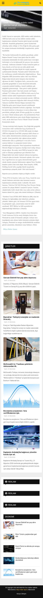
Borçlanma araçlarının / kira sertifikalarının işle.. (15, 412)
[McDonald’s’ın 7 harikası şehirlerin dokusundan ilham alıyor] (21, 349)
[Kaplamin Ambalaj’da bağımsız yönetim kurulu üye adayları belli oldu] (21, 437)
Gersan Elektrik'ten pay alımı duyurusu (19, 278)
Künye (19, 594)
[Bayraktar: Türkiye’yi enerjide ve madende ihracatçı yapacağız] (21, 302)
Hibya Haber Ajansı (22, 589)
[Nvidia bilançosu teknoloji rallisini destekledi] (8, 560)
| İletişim (23, 594)
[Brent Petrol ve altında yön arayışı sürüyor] (8, 548)
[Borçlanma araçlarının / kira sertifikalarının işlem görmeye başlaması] (21, 396)
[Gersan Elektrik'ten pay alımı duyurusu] (21, 263)
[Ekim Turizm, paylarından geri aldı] (8, 536)
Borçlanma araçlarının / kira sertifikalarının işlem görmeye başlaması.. (26, 572)
